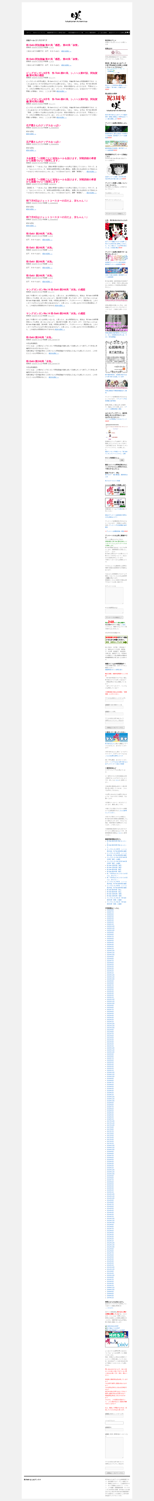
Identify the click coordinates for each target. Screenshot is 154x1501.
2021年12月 (110, 1023)
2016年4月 (110, 1162)
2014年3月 (110, 1212)
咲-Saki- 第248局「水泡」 (40, 233)
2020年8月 (110, 1056)
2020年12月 (110, 1048)
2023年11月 (110, 977)
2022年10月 (110, 1003)
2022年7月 (110, 1009)
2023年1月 (110, 997)
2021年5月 (110, 1038)
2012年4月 (110, 1259)
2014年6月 (110, 1206)
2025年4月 (110, 942)
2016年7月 (110, 1155)
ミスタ (51, 47)
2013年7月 (110, 1228)
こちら (123, 624)
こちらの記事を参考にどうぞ (114, 756)
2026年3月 (110, 920)
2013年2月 (110, 1239)
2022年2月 (110, 1019)
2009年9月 (110, 1291)
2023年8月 (110, 983)
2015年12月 (110, 1170)
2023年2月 (110, 995)
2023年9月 (110, 981)
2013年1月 (110, 1241)
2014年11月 (110, 1196)
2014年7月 (110, 1204)
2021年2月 (110, 1044)
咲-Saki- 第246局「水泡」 (40, 261)
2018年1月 (110, 1119)
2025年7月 (110, 936)
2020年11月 (110, 1050)
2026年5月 (110, 916)
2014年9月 (110, 1200)
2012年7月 (110, 1253)
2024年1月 (110, 973)
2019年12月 (110, 1072)
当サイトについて (39, 32)
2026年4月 (110, 918)
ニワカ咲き (119, 509)
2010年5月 (110, 1281)
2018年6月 (110, 1109)
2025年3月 (110, 944)
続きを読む (66, 51)
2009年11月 (110, 1287)
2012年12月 (110, 1243)
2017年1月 (110, 1143)
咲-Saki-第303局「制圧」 (114, 869)
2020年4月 (110, 1064)
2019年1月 (110, 1095)
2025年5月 (110, 940)
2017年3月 (110, 1139)
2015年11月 (110, 1172)
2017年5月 (110, 1135)
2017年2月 (110, 1141)
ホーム (28, 32)
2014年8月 (110, 1202)
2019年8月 (110, 1080)
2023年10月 (110, 979)
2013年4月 (110, 1235)
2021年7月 (110, 1034)
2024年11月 (110, 952)
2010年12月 (110, 1275)
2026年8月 (110, 910)
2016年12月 (110, 1145)
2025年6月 (110, 938)
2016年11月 (110, 1147)
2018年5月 (110, 1111)
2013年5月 (110, 1233)
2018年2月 (110, 1117)
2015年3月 (110, 1188)
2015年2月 (110, 1190)
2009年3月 (110, 1295)
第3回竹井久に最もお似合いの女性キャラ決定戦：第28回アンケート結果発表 (116, 135)
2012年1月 (110, 1265)
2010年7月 (110, 1279)
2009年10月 (110, 1289)
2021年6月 (110, 1036)
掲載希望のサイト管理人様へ (56, 32)
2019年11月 (110, 1074)
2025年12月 (110, 926)
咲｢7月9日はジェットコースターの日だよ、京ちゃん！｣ (56, 200)
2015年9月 (110, 1176)
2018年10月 (110, 1101)
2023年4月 (110, 991)
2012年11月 (110, 1245)
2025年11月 (110, 928)
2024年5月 (110, 965)
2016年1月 (110, 1168)
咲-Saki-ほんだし (110, 743)
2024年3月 (110, 969)
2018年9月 (110, 1103)
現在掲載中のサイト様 (75, 32)
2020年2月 (110, 1068)
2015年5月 (110, 1184)
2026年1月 (110, 924)
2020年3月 (110, 1066)
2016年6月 (110, 1157)
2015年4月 (110, 1186)
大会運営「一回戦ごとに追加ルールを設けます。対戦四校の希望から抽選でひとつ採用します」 (61, 159)
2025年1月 (110, 948)
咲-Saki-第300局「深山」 (114, 890)
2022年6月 (110, 1011)
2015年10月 (110, 1174)
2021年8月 (110, 1032)
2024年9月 (110, 957)
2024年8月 (110, 959)
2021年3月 (110, 1042)
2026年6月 (110, 914)
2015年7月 (110, 1180)
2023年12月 (110, 975)
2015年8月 (110, 1178)
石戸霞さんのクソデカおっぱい (43, 125)
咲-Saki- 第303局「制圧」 (115, 865)
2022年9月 (110, 1005)
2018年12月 (110, 1097)
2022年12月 (110, 999)
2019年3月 (110, 1090)
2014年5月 (110, 1208)
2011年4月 (110, 1273)
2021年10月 (110, 1028)
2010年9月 (110, 1277)
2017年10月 (110, 1125)
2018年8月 (110, 1105)
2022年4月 (110, 1015)
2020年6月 (110, 1060)
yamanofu (52, 163)
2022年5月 (110, 1013)
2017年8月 (110, 1129)
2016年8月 (110, 1153)
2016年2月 (110, 1166)
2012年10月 (110, 1247)
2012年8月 (110, 1251)
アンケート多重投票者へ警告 (115, 531)
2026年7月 (110, 912)
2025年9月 (110, 932)
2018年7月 (110, 1107)
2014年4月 (110, 1210)
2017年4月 (110, 1137)
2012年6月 (110, 1255)
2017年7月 (110, 1131)
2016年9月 (110, 1151)
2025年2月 (110, 946)
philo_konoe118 (54, 339)
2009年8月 (110, 1293)
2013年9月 (110, 1224)
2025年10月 (110, 930)
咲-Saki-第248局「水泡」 (39, 337)
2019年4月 (110, 1088)
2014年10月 (110, 1198)
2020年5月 (110, 1062)
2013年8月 (110, 1226)
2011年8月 (110, 1271)
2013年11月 (110, 1220)
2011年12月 (110, 1267)
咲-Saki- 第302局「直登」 (115, 894)
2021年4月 (110, 1040)
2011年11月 (110, 1269)
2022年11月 (110, 1001)
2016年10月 (110, 1149)
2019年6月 (110, 1084)
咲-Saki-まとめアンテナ (32, 1479)
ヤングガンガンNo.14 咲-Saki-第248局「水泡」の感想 (55, 289)
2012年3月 (110, 1261)
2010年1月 (110, 1285)
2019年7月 (110, 1082)
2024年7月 (110, 961)
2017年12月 (110, 1121)
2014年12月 (110, 1194)
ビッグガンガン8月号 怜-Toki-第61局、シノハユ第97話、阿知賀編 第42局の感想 (61, 74)
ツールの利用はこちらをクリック (117, 419)
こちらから (110, 1308)
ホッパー (52, 77)
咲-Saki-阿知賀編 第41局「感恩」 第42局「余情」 (53, 45)
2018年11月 (110, 1099)
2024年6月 (110, 963)
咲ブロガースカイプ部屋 (112, 481)
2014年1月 (110, 1216)
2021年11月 (110, 1026)
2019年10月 (110, 1076)
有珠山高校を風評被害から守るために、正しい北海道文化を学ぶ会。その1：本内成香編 (116, 335)
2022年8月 (110, 1007)
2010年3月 (110, 1283)
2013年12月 (110, 1218)
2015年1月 (110, 1192)
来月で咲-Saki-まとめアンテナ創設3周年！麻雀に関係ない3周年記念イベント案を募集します (116, 117)
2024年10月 (110, 954)
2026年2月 (110, 922)
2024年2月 (110, 971)
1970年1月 (110, 1297)
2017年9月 (110, 1127)
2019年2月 (110, 1093)
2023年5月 (110, 989)
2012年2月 (110, 1263)
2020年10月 (110, 1052)
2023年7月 (110, 985)
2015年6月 (110, 1182)
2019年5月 (110, 1086)
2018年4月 (110, 1113)
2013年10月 (110, 1222)
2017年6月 (110, 1133)
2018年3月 (110, 1115)
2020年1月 (110, 1070)
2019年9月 (110, 1078)
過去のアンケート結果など (117, 32)
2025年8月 (110, 934)
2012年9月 (110, 1249)
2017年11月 (110, 1123)
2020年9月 (110, 1054)
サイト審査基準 (90, 32)
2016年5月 (110, 1159)
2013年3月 (110, 1237)
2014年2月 (110, 1214)
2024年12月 (110, 950)
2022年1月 (110, 1021)
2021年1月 (110, 1046)
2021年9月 (110, 1030)
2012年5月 (110, 1257)
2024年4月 (110, 967)
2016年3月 (110, 1164)
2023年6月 (110, 987)
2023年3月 (110, 993)
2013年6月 (110, 1231)
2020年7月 (110, 1058)
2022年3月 (110, 1017)
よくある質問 (102, 32)
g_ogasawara (54, 127)
